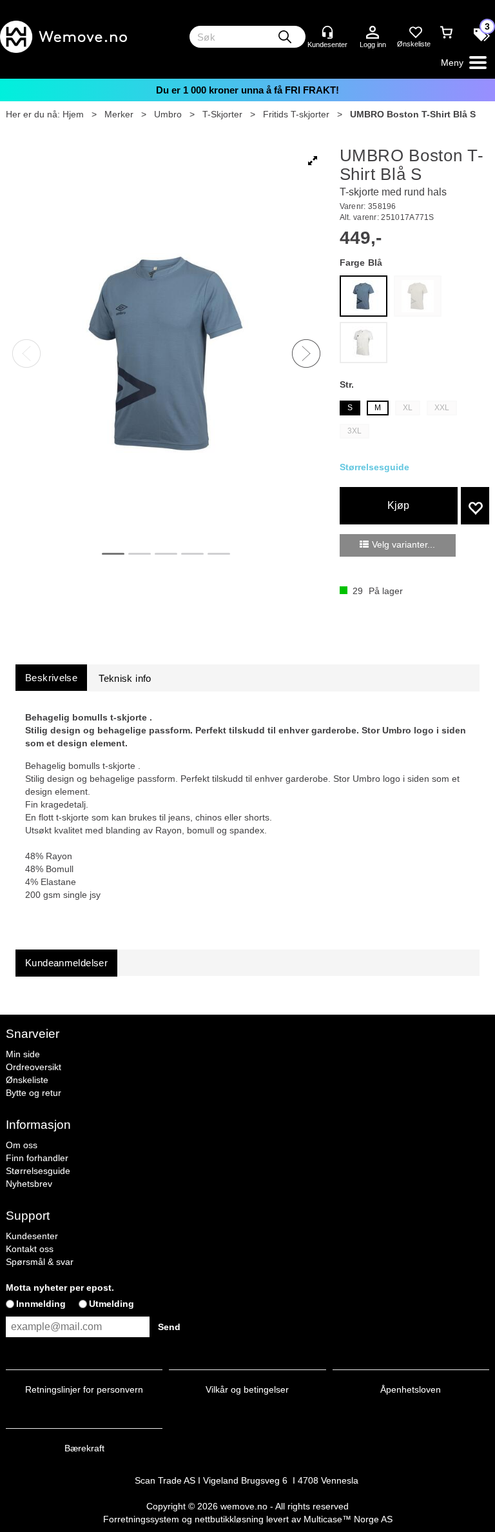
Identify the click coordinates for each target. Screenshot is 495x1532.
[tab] (51, 677)
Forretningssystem (141, 1519)
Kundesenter (32, 1236)
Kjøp (398, 505)
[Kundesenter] (327, 32)
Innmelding (41, 1303)
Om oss (21, 1145)
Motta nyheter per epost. (60, 1287)
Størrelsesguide (38, 1171)
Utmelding (111, 1303)
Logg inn (372, 33)
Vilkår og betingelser (247, 1389)
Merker (118, 114)
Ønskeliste (27, 1080)
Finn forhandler (37, 1158)
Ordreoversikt (33, 1067)
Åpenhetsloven (410, 1389)
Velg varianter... (403, 544)
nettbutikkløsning (229, 1519)
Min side (23, 1054)
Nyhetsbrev (29, 1184)
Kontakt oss (29, 1249)
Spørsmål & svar (39, 1262)
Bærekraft (84, 1448)
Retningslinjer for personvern (84, 1389)
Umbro (168, 114)
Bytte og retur (33, 1093)
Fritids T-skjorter (296, 114)
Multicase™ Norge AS (348, 1519)
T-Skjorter (222, 114)
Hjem (73, 114)
